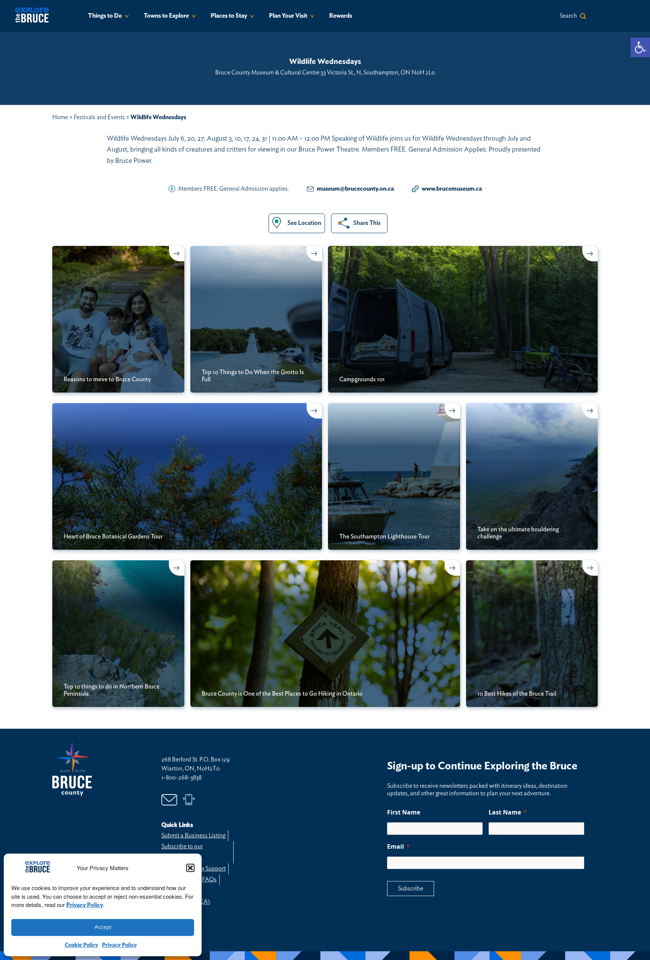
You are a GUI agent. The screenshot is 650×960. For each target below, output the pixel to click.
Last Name (505, 812)
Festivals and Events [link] (99, 117)
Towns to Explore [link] (166, 16)
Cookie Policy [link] (81, 945)
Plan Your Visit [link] (288, 16)
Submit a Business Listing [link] (193, 836)
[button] (190, 868)
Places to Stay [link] (229, 16)
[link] (640, 47)
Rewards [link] (340, 16)
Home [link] (60, 117)
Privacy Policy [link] (84, 905)
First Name (403, 812)
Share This (367, 223)
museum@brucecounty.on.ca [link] (355, 189)
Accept (102, 927)
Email (395, 846)
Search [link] (568, 16)
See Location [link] (304, 223)
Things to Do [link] (105, 16)
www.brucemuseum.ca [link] (452, 189)
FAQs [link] (209, 880)
